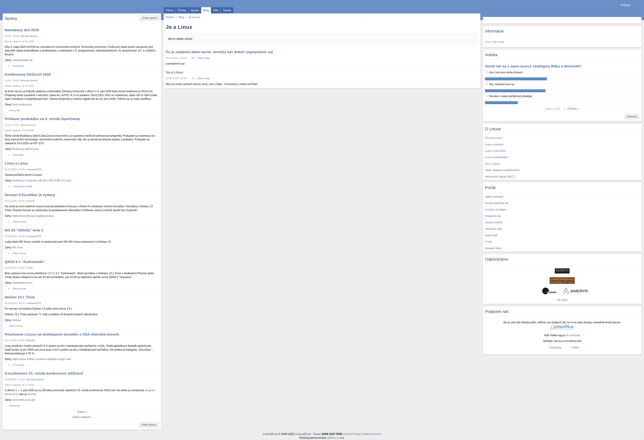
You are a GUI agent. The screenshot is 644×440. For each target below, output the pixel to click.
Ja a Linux (194, 17)
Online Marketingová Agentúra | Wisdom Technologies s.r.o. (549, 291)
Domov (170, 17)
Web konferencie (22, 104)
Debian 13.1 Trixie (20, 297)
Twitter (575, 347)
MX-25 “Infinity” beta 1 (24, 230)
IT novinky (18, 365)
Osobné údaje (352, 434)
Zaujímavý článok (22, 186)
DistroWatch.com (22, 282)
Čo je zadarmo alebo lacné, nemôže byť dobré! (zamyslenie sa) (219, 52)
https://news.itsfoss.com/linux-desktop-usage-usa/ (41, 359)
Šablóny (639, 11)
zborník (31, 394)
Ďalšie (81, 411)
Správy (195, 10)
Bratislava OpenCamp (25, 149)
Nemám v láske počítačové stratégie (510, 96)
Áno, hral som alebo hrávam (506, 72)
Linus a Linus (16, 163)
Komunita (18, 66)
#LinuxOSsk (573, 335)
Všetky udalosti (81, 417)
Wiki (215, 10)
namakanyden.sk (22, 60)
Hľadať (638, 20)
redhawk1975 (34, 169)
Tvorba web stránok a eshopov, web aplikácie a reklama (575, 291)
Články (182, 10)
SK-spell (562, 299)
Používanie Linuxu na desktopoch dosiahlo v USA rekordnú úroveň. (62, 334)
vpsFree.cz (333, 437)
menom (31, 201)
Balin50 (31, 340)
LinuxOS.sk (22, 6)
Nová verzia (19, 221)
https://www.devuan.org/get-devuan (33, 215)
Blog (206, 10)
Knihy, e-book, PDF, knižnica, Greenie (562, 280)
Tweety (227, 10)
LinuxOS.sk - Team (308, 434)
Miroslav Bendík (29, 36)
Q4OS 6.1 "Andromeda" (25, 262)
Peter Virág (204, 58)
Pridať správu (150, 17)
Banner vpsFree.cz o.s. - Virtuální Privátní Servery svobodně (562, 270)
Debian (16, 320)
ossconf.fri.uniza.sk (23, 399)
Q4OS (51, 273)
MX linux (17, 247)
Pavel (30, 267)
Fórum (169, 10)
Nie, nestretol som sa (501, 84)
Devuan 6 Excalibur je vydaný (30, 195)
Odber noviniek (372, 434)
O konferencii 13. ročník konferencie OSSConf (44, 373)
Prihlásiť (626, 5)
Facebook (555, 347)
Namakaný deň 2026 (22, 30)
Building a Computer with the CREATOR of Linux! (41, 180)
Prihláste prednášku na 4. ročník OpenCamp (42, 119)
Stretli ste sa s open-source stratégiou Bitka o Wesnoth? (533, 66)
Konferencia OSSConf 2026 (28, 74)
